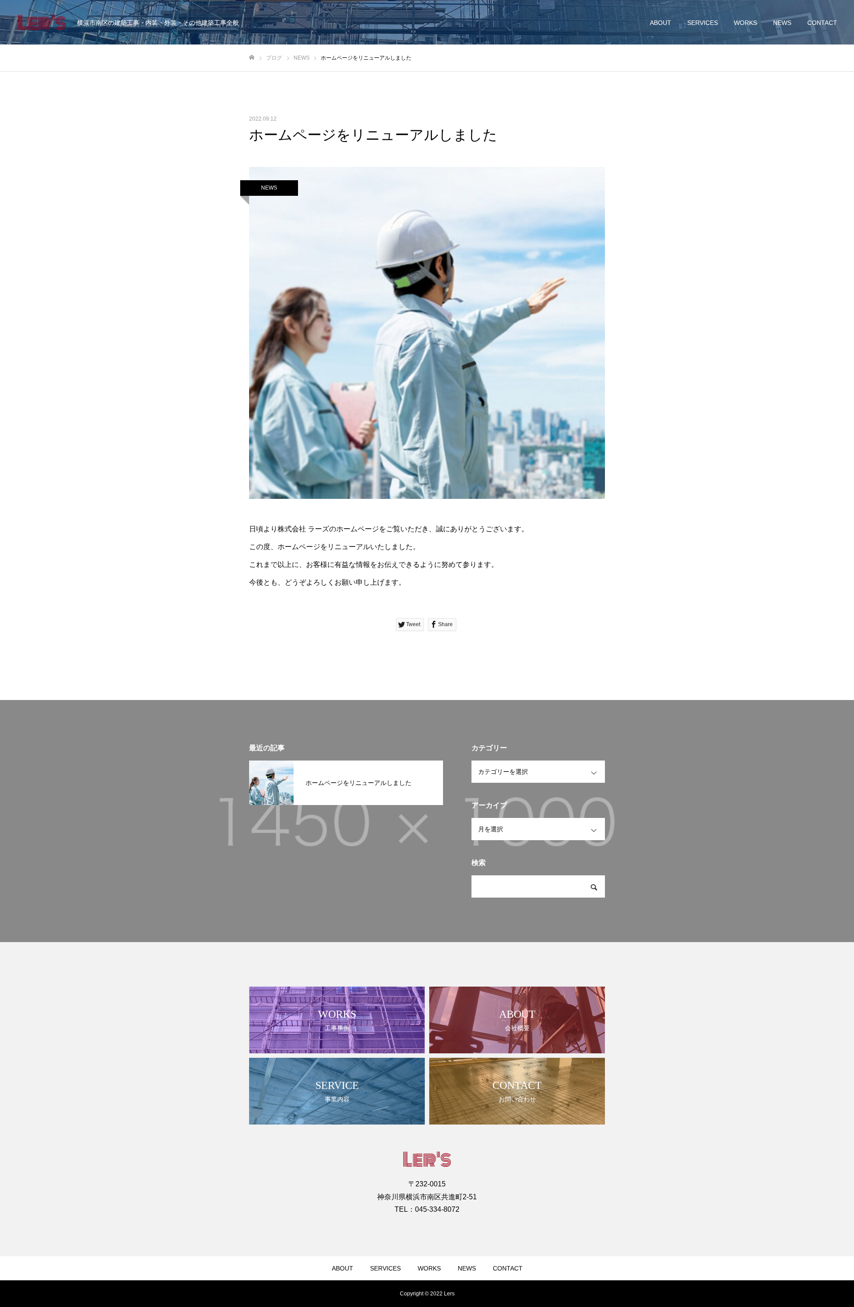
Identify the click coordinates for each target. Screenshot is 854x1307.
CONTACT (822, 22)
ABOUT (660, 22)
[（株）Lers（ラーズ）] (42, 22)
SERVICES (702, 22)
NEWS (782, 22)
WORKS (745, 22)
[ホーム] (251, 58)
